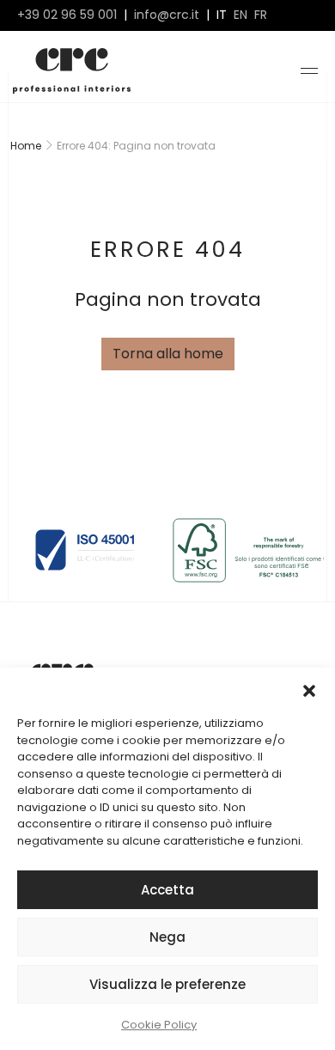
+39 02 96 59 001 (67, 15)
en (240, 15)
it (221, 15)
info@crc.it (166, 15)
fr (260, 15)
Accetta (167, 890)
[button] (309, 689)
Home (25, 145)
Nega (167, 937)
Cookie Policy (159, 1024)
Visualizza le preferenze (167, 984)
